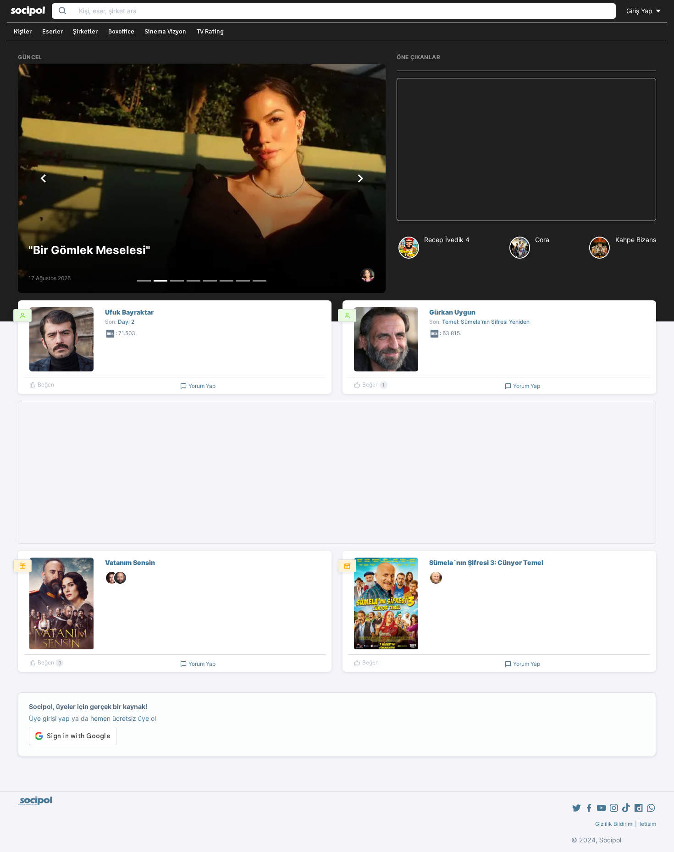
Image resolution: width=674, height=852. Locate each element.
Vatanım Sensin (130, 562)
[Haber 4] (193, 281)
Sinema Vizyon (165, 31)
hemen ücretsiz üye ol (123, 718)
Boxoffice (121, 31)
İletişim (647, 823)
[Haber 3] (177, 281)
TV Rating (210, 31)
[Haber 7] (243, 281)
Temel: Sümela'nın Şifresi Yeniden (486, 321)
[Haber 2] (160, 281)
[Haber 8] (259, 281)
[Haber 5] (210, 281)
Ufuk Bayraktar (129, 312)
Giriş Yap (640, 11)
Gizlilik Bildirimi (614, 823)
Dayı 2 (126, 321)
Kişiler (23, 31)
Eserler (52, 31)
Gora (542, 239)
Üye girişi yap (49, 718)
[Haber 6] (226, 281)
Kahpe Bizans (635, 239)
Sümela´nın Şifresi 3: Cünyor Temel (486, 562)
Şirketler (85, 31)
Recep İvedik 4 (447, 239)
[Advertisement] (526, 149)
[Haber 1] (144, 281)
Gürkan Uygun (452, 312)
